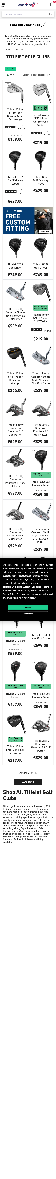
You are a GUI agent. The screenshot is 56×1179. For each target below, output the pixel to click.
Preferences (28, 613)
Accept (28, 607)
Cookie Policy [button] (9, 594)
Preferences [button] (28, 597)
